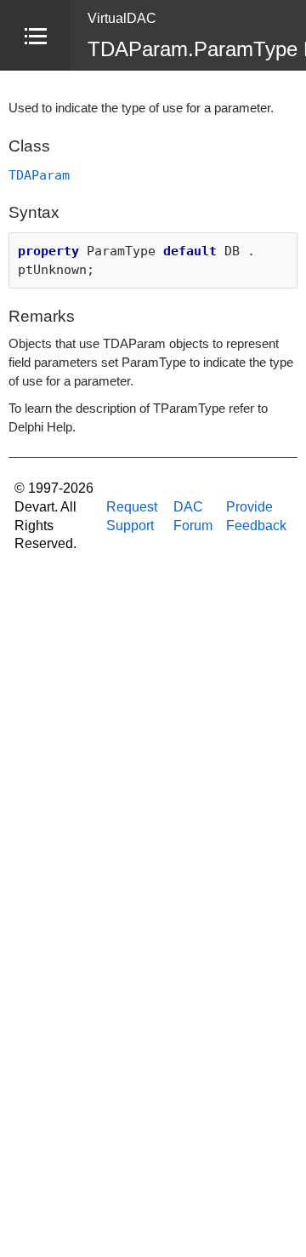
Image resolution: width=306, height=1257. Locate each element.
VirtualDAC (122, 18)
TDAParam (39, 175)
